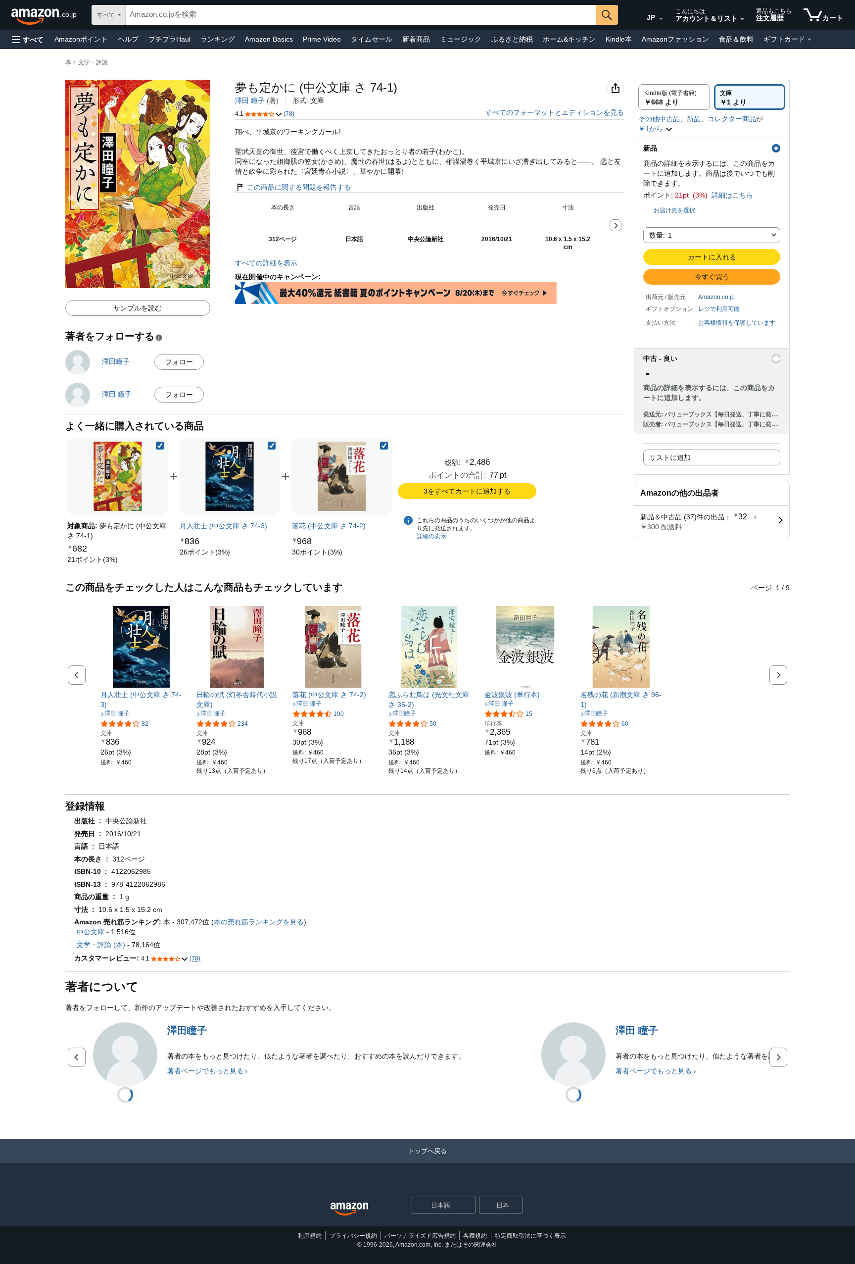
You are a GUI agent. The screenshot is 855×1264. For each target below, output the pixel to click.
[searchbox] (361, 14)
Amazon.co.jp (716, 297)
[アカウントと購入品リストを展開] (742, 19)
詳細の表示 (431, 536)
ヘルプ (128, 39)
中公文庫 (90, 932)
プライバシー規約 (353, 1235)
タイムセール (371, 39)
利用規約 (310, 1235)
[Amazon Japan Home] (349, 1209)
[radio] (674, 97)
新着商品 (416, 39)
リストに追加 (670, 457)
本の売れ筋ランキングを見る (259, 922)
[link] (92, 559)
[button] (27, 39)
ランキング (217, 39)
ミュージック (460, 39)
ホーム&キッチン (569, 39)
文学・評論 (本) (101, 945)
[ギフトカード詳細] (809, 40)
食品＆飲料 (736, 39)
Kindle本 (619, 39)
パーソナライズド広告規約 (420, 1235)
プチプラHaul (169, 39)
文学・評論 (93, 62)
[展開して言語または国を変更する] (661, 19)
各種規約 (475, 1235)
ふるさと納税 (512, 39)
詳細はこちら (732, 195)
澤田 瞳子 (250, 100)
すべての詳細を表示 (266, 263)
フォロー (179, 362)
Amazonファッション (675, 39)
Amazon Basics (269, 39)
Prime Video (322, 39)
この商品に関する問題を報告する (299, 187)
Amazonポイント (81, 39)
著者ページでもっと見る (205, 1071)
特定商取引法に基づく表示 (530, 1235)
